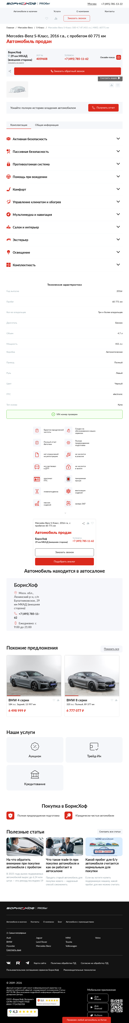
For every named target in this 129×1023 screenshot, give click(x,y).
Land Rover (41, 942)
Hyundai (10, 946)
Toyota (69, 942)
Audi (8, 938)
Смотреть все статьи (110, 831)
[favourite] (46, 18)
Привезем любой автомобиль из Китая (87, 1019)
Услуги (57, 11)
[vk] (8, 963)
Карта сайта (40, 963)
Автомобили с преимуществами (80, 921)
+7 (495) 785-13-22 (112, 4)
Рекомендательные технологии (80, 970)
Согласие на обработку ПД (94, 963)
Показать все (111, 649)
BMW (9, 942)
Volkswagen (71, 946)
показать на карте (16, 62)
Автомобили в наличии (25, 11)
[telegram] (27, 963)
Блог (60, 921)
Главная (10, 27)
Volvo (98, 938)
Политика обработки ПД (63, 963)
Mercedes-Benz (25, 27)
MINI (68, 938)
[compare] (55, 18)
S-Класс (40, 27)
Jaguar (39, 938)
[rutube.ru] (18, 963)
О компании (82, 11)
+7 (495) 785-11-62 (76, 59)
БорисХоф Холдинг (23, 999)
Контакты (110, 11)
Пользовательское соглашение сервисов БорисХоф (32, 970)
